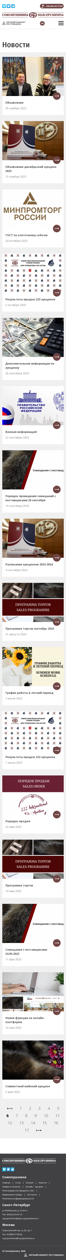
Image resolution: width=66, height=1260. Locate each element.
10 (46, 1115)
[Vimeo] (4, 5)
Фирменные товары (12, 1194)
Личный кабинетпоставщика (16, 23)
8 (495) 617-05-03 (14, 1234)
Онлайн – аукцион (34, 1186)
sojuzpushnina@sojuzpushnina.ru (18, 1238)
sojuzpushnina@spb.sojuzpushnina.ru (20, 1218)
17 (27, 1130)
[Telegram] (13, 5)
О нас (18, 1182)
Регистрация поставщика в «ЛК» (18, 1190)
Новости (43, 1182)
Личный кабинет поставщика (46, 1255)
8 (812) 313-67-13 (14, 1214)
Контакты (32, 1194)
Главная (6, 1182)
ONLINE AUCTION (54, 6)
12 (10, 1122)
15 (44, 1122)
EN (42, 23)
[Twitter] (8, 5)
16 (56, 1122)
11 (57, 1115)
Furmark (29, 1182)
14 (33, 1122)
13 (21, 1122)
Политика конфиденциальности (18, 1198)
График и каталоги (11, 1186)
